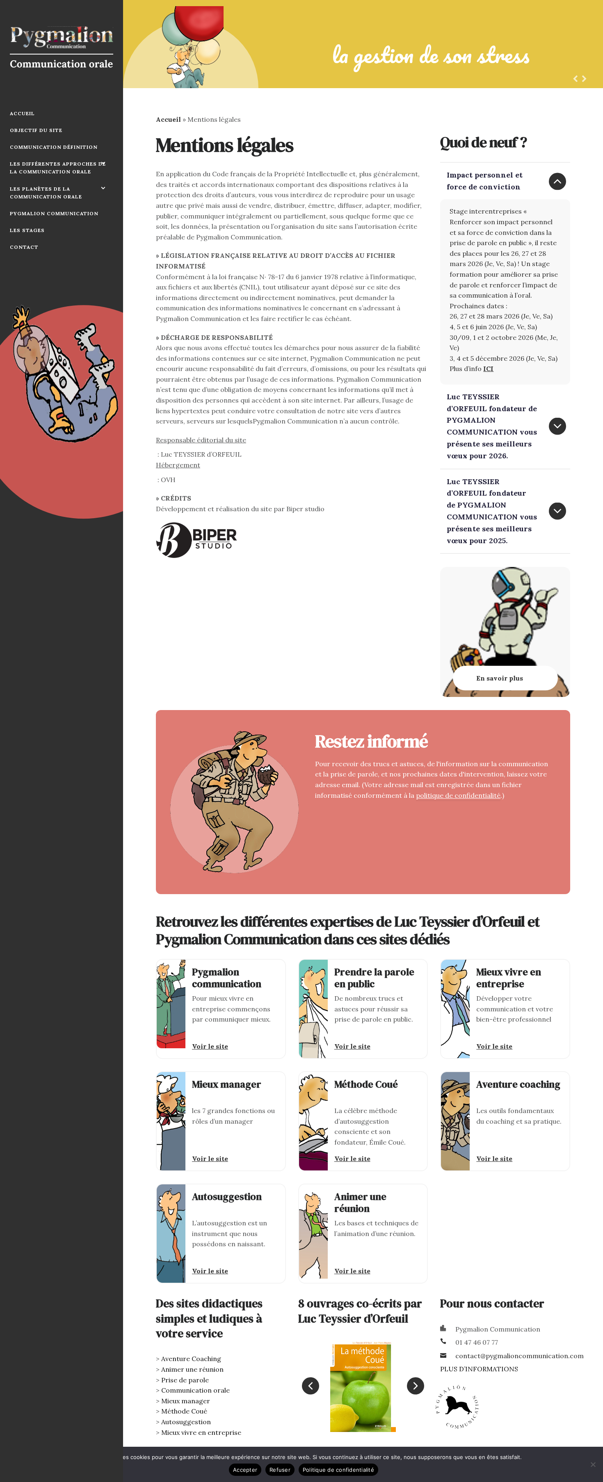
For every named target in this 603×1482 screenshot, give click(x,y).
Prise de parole (185, 1380)
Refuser (280, 1469)
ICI (488, 368)
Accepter (245, 1469)
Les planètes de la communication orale (46, 193)
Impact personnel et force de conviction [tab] (485, 180)
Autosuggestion (186, 1422)
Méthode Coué (184, 1411)
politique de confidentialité (458, 795)
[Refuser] (593, 1464)
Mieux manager (185, 1401)
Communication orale (195, 1390)
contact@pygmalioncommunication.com (519, 1356)
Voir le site (210, 1046)
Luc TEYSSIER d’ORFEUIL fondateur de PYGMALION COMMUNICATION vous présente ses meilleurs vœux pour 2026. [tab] (492, 426)
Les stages (27, 230)
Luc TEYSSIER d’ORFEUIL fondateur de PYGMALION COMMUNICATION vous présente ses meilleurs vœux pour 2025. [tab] (492, 511)
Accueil (22, 113)
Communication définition (54, 147)
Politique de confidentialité (338, 1469)
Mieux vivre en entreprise (201, 1432)
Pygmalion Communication (54, 213)
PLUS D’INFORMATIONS (479, 1369)
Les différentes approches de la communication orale (58, 168)
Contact (24, 247)
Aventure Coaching (191, 1359)
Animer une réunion (192, 1369)
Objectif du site (36, 130)
